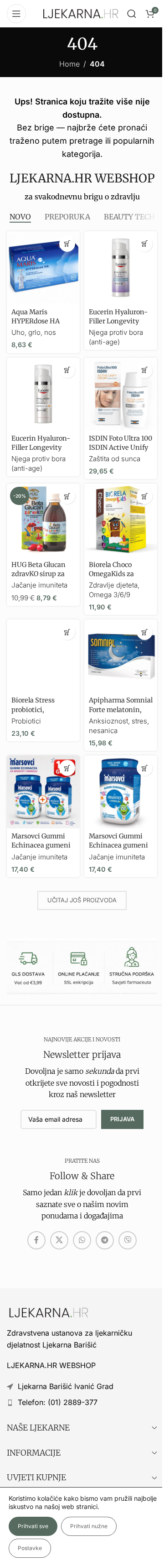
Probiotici (26, 721)
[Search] (132, 14)
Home (69, 63)
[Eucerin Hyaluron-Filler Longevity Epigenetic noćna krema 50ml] (120, 267)
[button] (67, 244)
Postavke (30, 1548)
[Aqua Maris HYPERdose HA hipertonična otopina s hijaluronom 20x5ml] (43, 267)
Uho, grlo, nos (33, 332)
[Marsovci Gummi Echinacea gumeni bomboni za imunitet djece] (120, 791)
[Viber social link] (127, 1240)
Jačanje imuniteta (39, 585)
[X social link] (59, 1240)
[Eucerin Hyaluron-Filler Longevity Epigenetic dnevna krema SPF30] (43, 394)
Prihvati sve (33, 1526)
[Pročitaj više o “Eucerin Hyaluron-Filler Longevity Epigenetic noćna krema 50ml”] (145, 244)
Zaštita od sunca (114, 458)
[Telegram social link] (105, 1240)
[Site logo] (80, 12)
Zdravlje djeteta (113, 585)
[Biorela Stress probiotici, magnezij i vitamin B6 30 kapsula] (43, 655)
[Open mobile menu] (16, 14)
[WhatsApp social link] (82, 1240)
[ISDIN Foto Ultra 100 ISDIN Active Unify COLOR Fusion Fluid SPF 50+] (120, 394)
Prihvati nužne (89, 1526)
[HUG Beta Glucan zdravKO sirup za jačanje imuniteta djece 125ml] (43, 520)
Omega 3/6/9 (109, 594)
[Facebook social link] (36, 1240)
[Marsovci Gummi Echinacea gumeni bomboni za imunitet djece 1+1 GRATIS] (43, 791)
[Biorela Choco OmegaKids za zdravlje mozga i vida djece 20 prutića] (120, 520)
